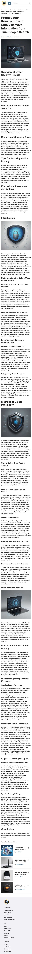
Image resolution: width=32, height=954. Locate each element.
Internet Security (10, 9)
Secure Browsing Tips (22, 9)
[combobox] (21, 3)
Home (2, 9)
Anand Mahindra (7, 37)
